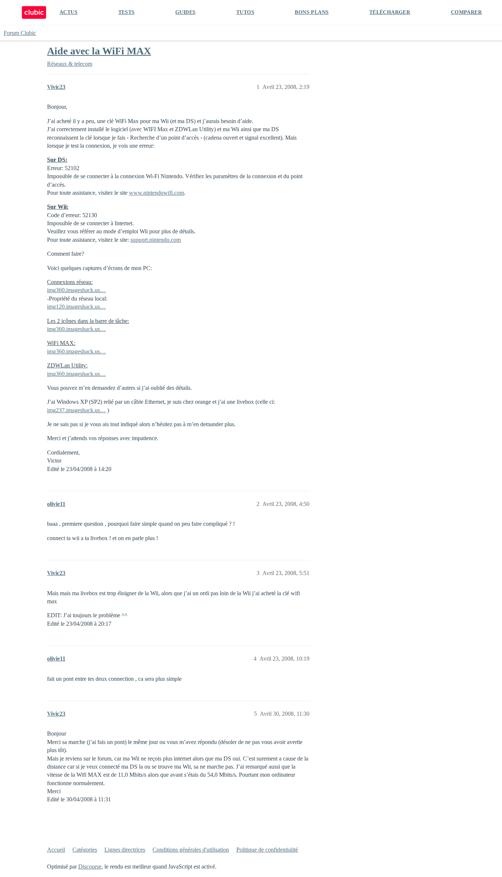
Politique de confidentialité (267, 850)
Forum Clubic (20, 33)
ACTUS (69, 12)
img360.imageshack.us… (76, 290)
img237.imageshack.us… (76, 410)
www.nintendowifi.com (156, 193)
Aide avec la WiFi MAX (99, 51)
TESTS (126, 12)
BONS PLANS (312, 12)
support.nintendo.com (155, 240)
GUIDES (185, 12)
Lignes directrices (124, 850)
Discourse (89, 866)
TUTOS (245, 12)
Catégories (84, 850)
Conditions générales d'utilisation (191, 850)
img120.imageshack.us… (76, 306)
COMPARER (466, 12)
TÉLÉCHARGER (389, 12)
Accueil (56, 850)
